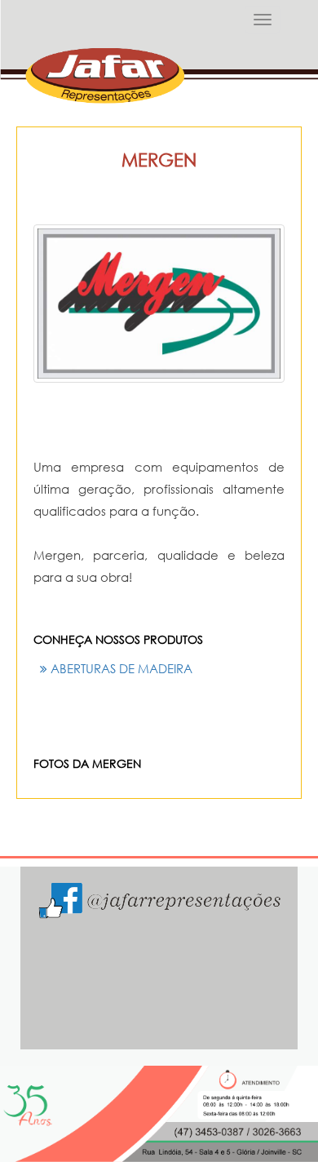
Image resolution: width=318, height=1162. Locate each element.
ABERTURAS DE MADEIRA (119, 668)
